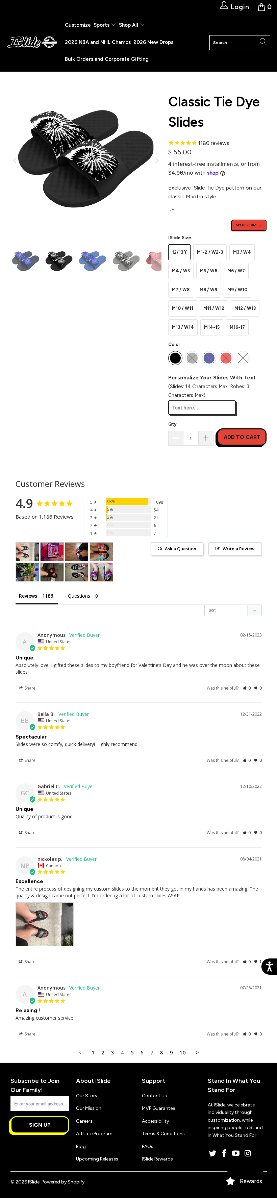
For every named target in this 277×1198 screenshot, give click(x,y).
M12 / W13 (245, 308)
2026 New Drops (153, 42)
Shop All (128, 25)
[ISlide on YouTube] (236, 1153)
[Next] (156, 160)
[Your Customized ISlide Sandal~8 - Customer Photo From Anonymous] (52, 572)
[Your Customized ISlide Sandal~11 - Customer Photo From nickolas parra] (27, 552)
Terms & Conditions (163, 1134)
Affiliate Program (94, 1134)
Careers (84, 1121)
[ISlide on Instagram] (248, 1153)
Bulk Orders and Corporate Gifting (107, 59)
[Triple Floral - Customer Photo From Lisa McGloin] (101, 552)
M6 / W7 (236, 270)
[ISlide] (32, 42)
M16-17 (237, 327)
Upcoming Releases (97, 1159)
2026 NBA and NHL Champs (98, 42)
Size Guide (247, 225)
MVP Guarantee (158, 1108)
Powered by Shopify (63, 1182)
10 (183, 1052)
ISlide (34, 1182)
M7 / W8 (181, 289)
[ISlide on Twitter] (213, 1153)
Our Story (86, 1096)
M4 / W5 (181, 270)
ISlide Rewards (157, 1159)
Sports (102, 25)
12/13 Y (179, 252)
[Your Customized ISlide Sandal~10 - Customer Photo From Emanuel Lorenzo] (76, 572)
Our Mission (88, 1108)
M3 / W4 (242, 252)
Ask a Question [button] (180, 549)
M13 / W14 (183, 327)
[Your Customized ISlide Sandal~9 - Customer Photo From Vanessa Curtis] (101, 572)
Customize (78, 25)
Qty (172, 424)
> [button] (197, 1052)
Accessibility (155, 1121)
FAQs (147, 1146)
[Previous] (15, 160)
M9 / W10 (237, 289)
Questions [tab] (79, 596)
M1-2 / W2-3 (210, 252)
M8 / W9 (208, 289)
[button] (247, 688)
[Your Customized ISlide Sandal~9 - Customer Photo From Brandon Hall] (52, 552)
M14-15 (212, 327)
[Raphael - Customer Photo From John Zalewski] (76, 552)
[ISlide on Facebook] (224, 1153)
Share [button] (29, 688)
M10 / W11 (182, 308)
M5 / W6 (208, 270)
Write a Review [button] (239, 549)
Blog (81, 1146)
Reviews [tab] (28, 596)
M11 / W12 (213, 308)
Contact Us (154, 1096)
